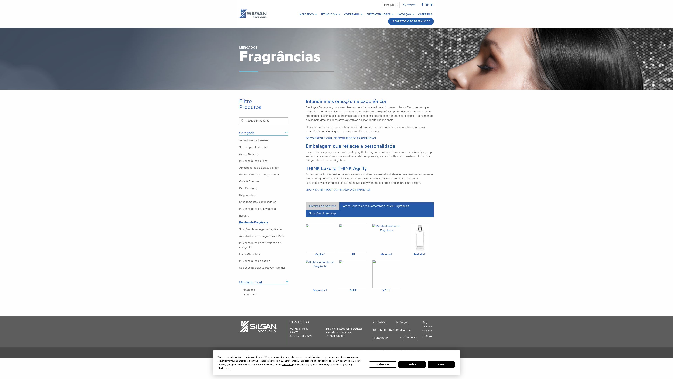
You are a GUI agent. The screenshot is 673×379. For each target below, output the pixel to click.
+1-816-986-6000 (335, 336)
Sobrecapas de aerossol (253, 147)
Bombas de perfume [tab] (322, 206)
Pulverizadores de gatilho (254, 261)
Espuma (244, 215)
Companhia (352, 14)
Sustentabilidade (379, 14)
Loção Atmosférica (250, 254)
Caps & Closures (249, 181)
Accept (441, 364)
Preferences (382, 364)
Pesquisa (411, 4)
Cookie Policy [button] (288, 364)
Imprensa (427, 326)
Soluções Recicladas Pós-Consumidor (262, 268)
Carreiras (425, 14)
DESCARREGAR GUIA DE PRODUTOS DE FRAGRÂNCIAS (341, 138)
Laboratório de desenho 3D (411, 21)
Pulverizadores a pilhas (253, 161)
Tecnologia (329, 14)
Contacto (427, 330)
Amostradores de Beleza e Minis (259, 167)
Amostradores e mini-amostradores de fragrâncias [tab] (376, 206)
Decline (412, 364)
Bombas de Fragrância (253, 222)
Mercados (307, 14)
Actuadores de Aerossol (253, 140)
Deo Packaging (248, 188)
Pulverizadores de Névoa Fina (257, 209)
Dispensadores (248, 195)
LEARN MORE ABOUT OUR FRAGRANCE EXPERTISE (338, 190)
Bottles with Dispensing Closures (259, 174)
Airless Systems (248, 154)
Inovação (404, 14)
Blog (424, 322)
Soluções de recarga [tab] (322, 213)
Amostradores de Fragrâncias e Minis (261, 236)
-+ (286, 132)
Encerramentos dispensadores (257, 202)
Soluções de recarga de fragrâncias (260, 229)
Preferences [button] (224, 368)
